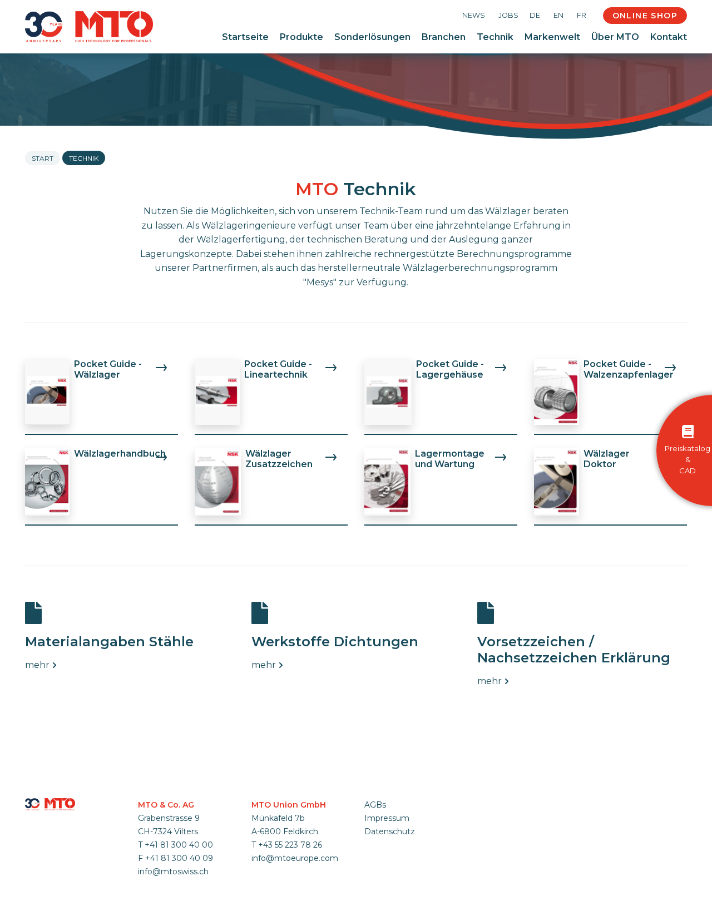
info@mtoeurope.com (294, 858)
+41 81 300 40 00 (179, 845)
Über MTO (615, 37)
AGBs (375, 805)
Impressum (386, 818)
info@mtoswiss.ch (173, 872)
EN (558, 15)
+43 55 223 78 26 (290, 845)
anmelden (378, 844)
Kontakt (668, 37)
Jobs (508, 15)
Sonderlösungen (372, 37)
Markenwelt (552, 37)
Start (42, 158)
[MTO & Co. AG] (89, 26)
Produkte (301, 37)
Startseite (245, 37)
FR (581, 15)
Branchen (444, 37)
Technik (495, 37)
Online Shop (645, 16)
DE (535, 15)
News (473, 15)
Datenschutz (389, 831)
